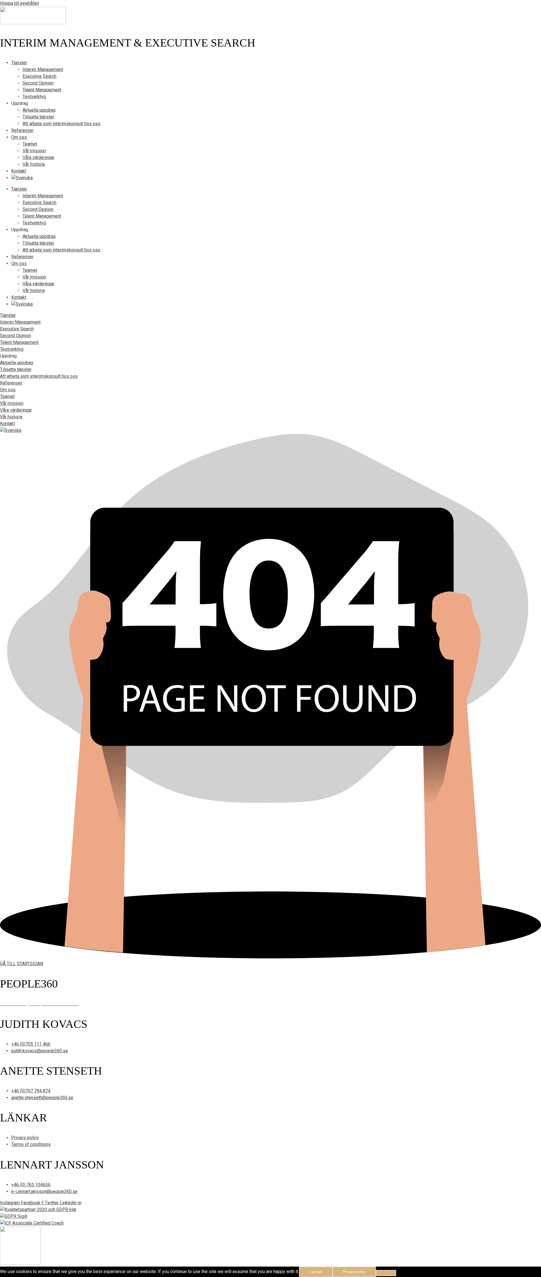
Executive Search (39, 76)
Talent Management (42, 89)
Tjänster (19, 62)
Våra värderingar (38, 157)
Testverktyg (34, 96)
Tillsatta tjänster (38, 117)
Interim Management (43, 69)
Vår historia (34, 164)
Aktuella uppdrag (39, 110)
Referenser (22, 130)
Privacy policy (354, 1272)
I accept (315, 1272)
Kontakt (18, 171)
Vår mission (34, 150)
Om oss (19, 137)
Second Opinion (38, 83)
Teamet (30, 144)
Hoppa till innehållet (19, 3)
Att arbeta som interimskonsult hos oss (61, 123)
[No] (386, 1273)
